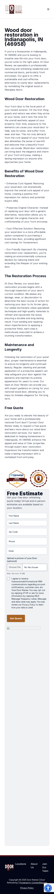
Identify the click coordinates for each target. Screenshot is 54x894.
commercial (11, 72)
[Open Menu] (48, 9)
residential (37, 68)
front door (40, 58)
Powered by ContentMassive (33, 882)
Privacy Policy (28, 604)
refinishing (26, 68)
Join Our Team (45, 867)
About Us (34, 865)
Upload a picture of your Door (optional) (22, 559)
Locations (20, 863)
